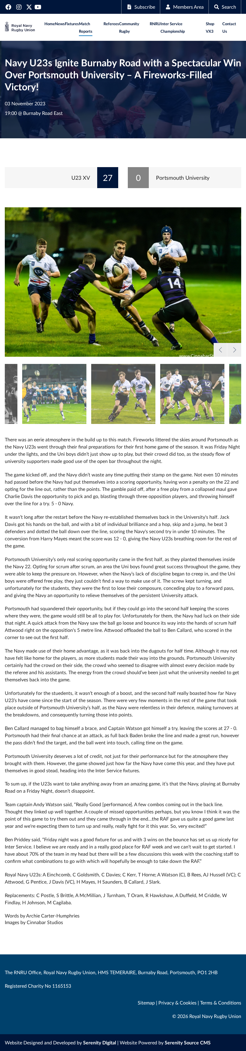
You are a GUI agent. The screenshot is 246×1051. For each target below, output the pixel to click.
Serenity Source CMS (188, 1042)
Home (49, 23)
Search (229, 7)
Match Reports (85, 27)
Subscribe (144, 7)
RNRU (155, 23)
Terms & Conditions (220, 1002)
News (60, 23)
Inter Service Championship (172, 27)
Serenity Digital (99, 1042)
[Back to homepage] (20, 27)
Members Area (188, 7)
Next (234, 350)
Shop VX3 (210, 27)
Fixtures (72, 23)
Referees (111, 23)
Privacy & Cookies (177, 1002)
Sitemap (146, 1002)
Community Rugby (129, 27)
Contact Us (229, 27)
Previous (220, 350)
